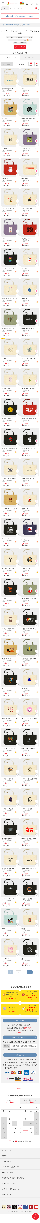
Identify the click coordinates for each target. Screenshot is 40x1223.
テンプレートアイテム (30, 57)
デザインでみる (19, 64)
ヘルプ (20, 1088)
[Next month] (36, 1107)
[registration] (17, 81)
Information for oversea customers (20, 16)
